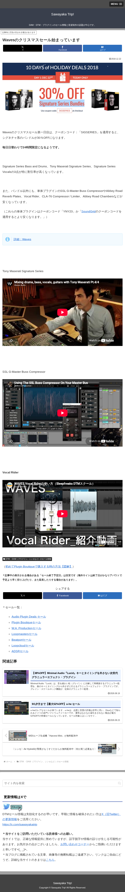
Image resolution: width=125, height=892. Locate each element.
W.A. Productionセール (26, 628)
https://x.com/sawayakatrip (19, 824)
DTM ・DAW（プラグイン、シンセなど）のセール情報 (28, 559)
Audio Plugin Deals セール (29, 616)
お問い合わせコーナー (74, 844)
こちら (50, 859)
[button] (119, 783)
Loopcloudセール (23, 645)
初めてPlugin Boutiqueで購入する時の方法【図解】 (38, 566)
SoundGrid (88, 211)
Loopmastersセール (25, 634)
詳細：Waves (22, 239)
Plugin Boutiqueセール (26, 622)
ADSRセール (20, 651)
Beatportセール (21, 639)
